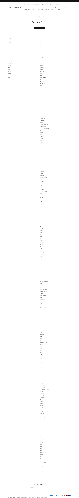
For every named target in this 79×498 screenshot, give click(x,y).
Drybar (41, 211)
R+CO (41, 399)
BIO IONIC (41, 150)
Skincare (9, 59)
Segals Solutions (43, 83)
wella (9, 67)
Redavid (41, 403)
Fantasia (41, 222)
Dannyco (41, 193)
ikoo (40, 266)
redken (9, 69)
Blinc (41, 156)
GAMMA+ (41, 236)
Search (41, 36)
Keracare (41, 75)
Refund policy (26, 497)
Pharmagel (42, 374)
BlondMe (41, 158)
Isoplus (41, 271)
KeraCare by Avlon (43, 291)
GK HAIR (41, 244)
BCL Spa (41, 138)
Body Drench (42, 161)
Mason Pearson (42, 322)
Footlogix (41, 57)
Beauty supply (10, 61)
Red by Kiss (42, 401)
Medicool (41, 326)
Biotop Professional (43, 154)
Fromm (41, 234)
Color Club (42, 179)
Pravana (41, 381)
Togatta (41, 442)
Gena (41, 240)
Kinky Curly (42, 103)
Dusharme (42, 213)
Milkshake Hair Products (44, 478)
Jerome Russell (43, 275)
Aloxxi (41, 112)
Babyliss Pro (42, 132)
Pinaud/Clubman (43, 379)
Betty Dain (42, 148)
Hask (41, 250)
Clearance (9, 65)
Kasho (41, 287)
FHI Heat (41, 228)
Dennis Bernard (43, 199)
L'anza (41, 305)
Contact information (44, 497)
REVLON (41, 407)
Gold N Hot (42, 246)
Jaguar (41, 273)
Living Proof (42, 71)
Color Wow (42, 181)
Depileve (41, 201)
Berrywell (41, 146)
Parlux (41, 372)
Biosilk (41, 152)
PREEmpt (41, 383)
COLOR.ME (42, 183)
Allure (41, 114)
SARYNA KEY (42, 413)
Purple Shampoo (43, 395)
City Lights (42, 175)
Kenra (41, 50)
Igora (41, 264)
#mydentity (42, 106)
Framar (41, 230)
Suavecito (41, 472)
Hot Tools (41, 69)
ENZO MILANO (42, 218)
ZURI (41, 460)
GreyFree (41, 248)
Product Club (42, 385)
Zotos (41, 458)
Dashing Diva (42, 195)
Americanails (42, 120)
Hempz (41, 254)
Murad (41, 336)
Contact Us (10, 38)
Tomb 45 (41, 444)
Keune (41, 297)
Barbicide (41, 134)
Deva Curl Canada (43, 207)
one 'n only (42, 358)
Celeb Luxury (42, 167)
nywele (9, 77)
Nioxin (41, 63)
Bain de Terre (42, 55)
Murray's (41, 338)
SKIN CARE (10, 71)
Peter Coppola (42, 470)
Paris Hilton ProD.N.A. (44, 370)
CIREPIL (41, 173)
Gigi (40, 44)
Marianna (41, 468)
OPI (40, 79)
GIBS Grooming (42, 242)
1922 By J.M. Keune (43, 108)
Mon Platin (42, 40)
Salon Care (42, 411)
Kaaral (41, 283)
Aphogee (41, 122)
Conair (41, 185)
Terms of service (31, 497)
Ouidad (41, 366)
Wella (41, 450)
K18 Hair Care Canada (44, 281)
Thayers (9, 73)
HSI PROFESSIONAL (43, 258)
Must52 (41, 340)
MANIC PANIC (42, 317)
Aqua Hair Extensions (44, 124)
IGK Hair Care (42, 262)
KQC (8, 75)
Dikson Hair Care (43, 209)
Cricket (41, 187)
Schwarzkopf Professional (44, 419)
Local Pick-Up (10, 42)
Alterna (41, 116)
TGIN (41, 436)
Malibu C (41, 315)
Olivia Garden (42, 99)
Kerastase (41, 293)
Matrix (41, 46)
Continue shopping (39, 27)
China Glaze (42, 171)
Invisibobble (42, 269)
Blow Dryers (10, 55)
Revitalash (42, 405)
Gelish (41, 238)
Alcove (41, 464)
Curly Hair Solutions (43, 191)
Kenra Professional (43, 289)
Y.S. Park (41, 454)
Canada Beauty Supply (13, 497)
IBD (40, 260)
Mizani (41, 73)
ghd (40, 53)
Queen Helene (42, 397)
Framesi (41, 232)
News (9, 53)
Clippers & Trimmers (11, 63)
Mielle (41, 87)
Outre (41, 368)
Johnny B (41, 277)
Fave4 (41, 226)
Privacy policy (37, 497)
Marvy (41, 319)
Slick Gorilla (42, 474)
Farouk (41, 224)
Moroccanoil (42, 334)
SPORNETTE (42, 425)
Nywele (41, 354)
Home (9, 36)
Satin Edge (42, 415)
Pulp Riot (41, 61)
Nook (41, 350)
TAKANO (41, 434)
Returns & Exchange (11, 44)
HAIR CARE (10, 57)
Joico (41, 279)
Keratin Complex (43, 295)
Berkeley (41, 144)
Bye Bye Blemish (43, 462)
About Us (9, 48)
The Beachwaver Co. (43, 438)
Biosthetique (42, 67)
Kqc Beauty (42, 303)
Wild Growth (42, 476)
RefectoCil (42, 93)
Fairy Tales (42, 81)
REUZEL (41, 65)
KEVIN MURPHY (42, 299)
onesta (41, 59)
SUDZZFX (41, 432)
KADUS (41, 285)
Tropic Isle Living (43, 480)
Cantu (41, 165)
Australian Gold (43, 126)
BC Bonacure (42, 136)
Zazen (41, 456)
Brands (9, 50)
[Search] (65, 7)
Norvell (41, 352)
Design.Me (41, 205)
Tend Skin (41, 48)
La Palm (41, 309)
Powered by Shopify (20, 497)
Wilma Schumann (43, 452)
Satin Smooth (42, 97)
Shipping (9, 46)
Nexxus (41, 346)
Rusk (41, 91)
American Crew (42, 118)
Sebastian (41, 101)
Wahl (41, 448)
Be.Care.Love (42, 140)
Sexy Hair (41, 423)
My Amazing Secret (43, 342)
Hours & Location (11, 40)
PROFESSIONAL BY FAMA (44, 389)
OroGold (41, 362)
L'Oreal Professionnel (44, 307)
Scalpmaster (42, 95)
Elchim (41, 216)
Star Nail (41, 427)
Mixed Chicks (42, 42)
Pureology (42, 393)
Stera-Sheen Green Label (44, 430)
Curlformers (42, 189)
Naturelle (41, 344)
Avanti (41, 130)
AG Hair (41, 110)
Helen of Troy (42, 252)
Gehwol (41, 466)
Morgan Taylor (42, 332)
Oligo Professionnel (43, 356)
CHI (40, 169)
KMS (40, 89)
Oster (41, 85)
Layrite (41, 311)
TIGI (40, 440)
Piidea (41, 377)
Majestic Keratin (43, 77)
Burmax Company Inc (44, 163)
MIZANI (41, 330)
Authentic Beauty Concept (45, 128)
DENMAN (41, 197)
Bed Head (41, 142)
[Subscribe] (48, 487)
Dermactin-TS (42, 203)
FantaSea (41, 220)
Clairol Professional (43, 177)
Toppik (41, 446)
